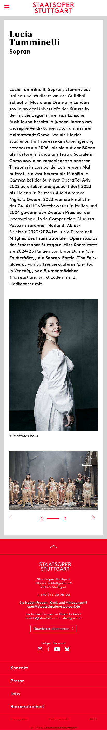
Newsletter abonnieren (51, 628)
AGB (93, 719)
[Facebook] (48, 649)
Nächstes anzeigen (93, 517)
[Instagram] (40, 649)
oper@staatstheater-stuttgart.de (53, 606)
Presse (17, 681)
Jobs (15, 694)
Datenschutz (59, 719)
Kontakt (19, 668)
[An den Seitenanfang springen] (53, 546)
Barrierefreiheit (27, 707)
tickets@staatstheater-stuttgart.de (53, 618)
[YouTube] (57, 649)
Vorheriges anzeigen (10, 517)
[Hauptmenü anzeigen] (6, 7)
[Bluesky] (67, 649)
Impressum (19, 719)
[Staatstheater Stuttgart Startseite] (53, 7)
